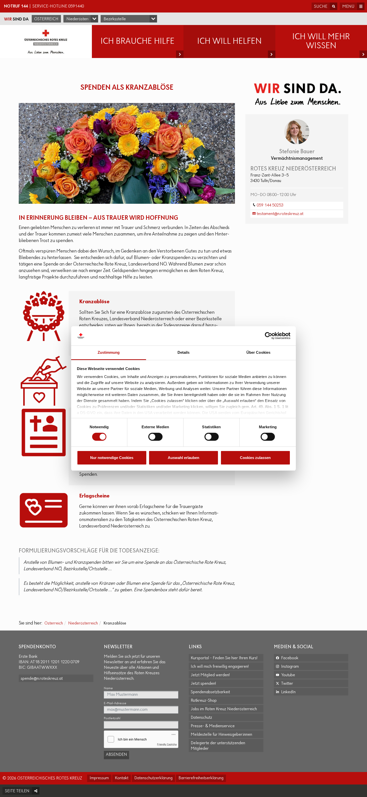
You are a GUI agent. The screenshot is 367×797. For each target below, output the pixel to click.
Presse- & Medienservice (213, 726)
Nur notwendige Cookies (111, 458)
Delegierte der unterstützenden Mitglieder (218, 746)
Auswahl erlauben (183, 458)
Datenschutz (201, 718)
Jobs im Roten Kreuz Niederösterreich (224, 709)
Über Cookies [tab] (258, 352)
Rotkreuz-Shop (204, 700)
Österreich (46, 19)
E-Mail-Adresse (115, 703)
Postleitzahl (112, 718)
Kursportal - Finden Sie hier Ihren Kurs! (224, 658)
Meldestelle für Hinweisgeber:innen (221, 734)
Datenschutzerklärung (153, 778)
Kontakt (121, 778)
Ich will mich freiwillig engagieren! (220, 666)
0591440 (76, 6)
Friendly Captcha (167, 744)
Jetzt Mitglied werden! (210, 675)
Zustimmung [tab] (109, 352)
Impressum (99, 778)
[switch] (155, 437)
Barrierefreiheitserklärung (201, 778)
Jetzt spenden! (203, 684)
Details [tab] (184, 352)
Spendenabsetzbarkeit (210, 692)
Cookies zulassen (255, 458)
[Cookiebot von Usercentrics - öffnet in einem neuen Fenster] (268, 336)
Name (108, 688)
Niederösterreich (83, 623)
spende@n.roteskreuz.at (42, 678)
